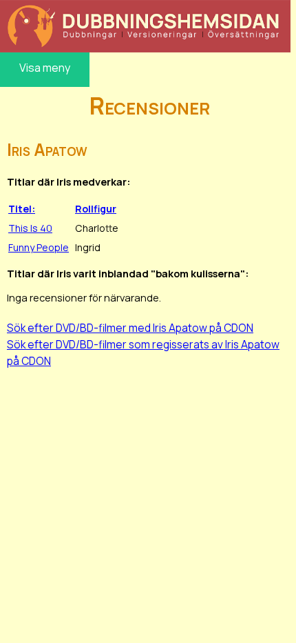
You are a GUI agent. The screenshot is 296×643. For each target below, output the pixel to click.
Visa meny (44, 67)
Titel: (21, 208)
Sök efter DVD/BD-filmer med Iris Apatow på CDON (130, 327)
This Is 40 (30, 228)
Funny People (38, 247)
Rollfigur (95, 208)
